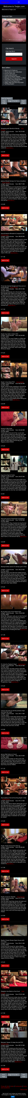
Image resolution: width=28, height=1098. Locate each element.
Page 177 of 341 (13, 101)
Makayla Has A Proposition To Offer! (15, 78)
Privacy (3, 1086)
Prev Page (3, 102)
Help (7, 1086)
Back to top (23, 1089)
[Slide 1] (6, 39)
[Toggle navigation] (19, 2)
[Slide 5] (13, 39)
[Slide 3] (9, 39)
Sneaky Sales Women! (10, 75)
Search (14, 59)
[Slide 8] (18, 39)
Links (12, 1086)
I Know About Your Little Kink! (13, 72)
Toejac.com (5, 2)
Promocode (18, 1086)
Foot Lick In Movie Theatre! (12, 76)
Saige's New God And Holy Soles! (14, 82)
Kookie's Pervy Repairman (12, 81)
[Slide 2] (8, 39)
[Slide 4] (11, 39)
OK (13, 1096)
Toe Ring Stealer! (9, 84)
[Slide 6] (14, 39)
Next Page (23, 102)
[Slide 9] (20, 39)
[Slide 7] (16, 39)
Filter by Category (6, 98)
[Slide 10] (21, 39)
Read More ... (10, 148)
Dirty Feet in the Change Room (13, 79)
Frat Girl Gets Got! (9, 73)
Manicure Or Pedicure (10, 70)
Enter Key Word (10, 51)
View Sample (6, 182)
